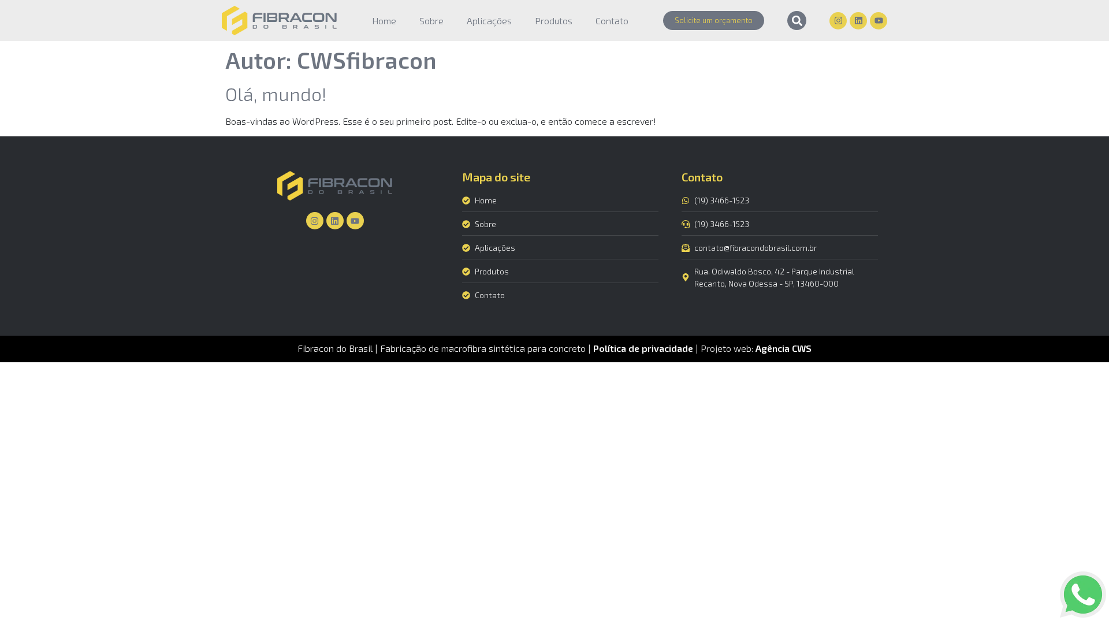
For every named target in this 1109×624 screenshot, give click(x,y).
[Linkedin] (858, 20)
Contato (612, 20)
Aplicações (489, 20)
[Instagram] (838, 20)
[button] (796, 20)
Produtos (553, 20)
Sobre (431, 20)
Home (384, 20)
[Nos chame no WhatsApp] (1083, 596)
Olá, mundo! (275, 94)
